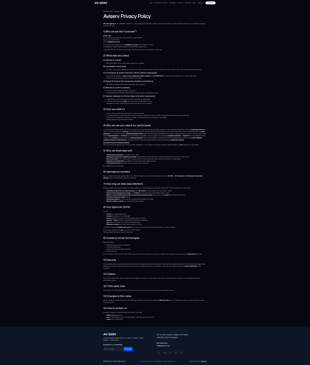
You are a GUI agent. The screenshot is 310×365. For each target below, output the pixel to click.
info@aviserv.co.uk (116, 315)
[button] (172, 2)
